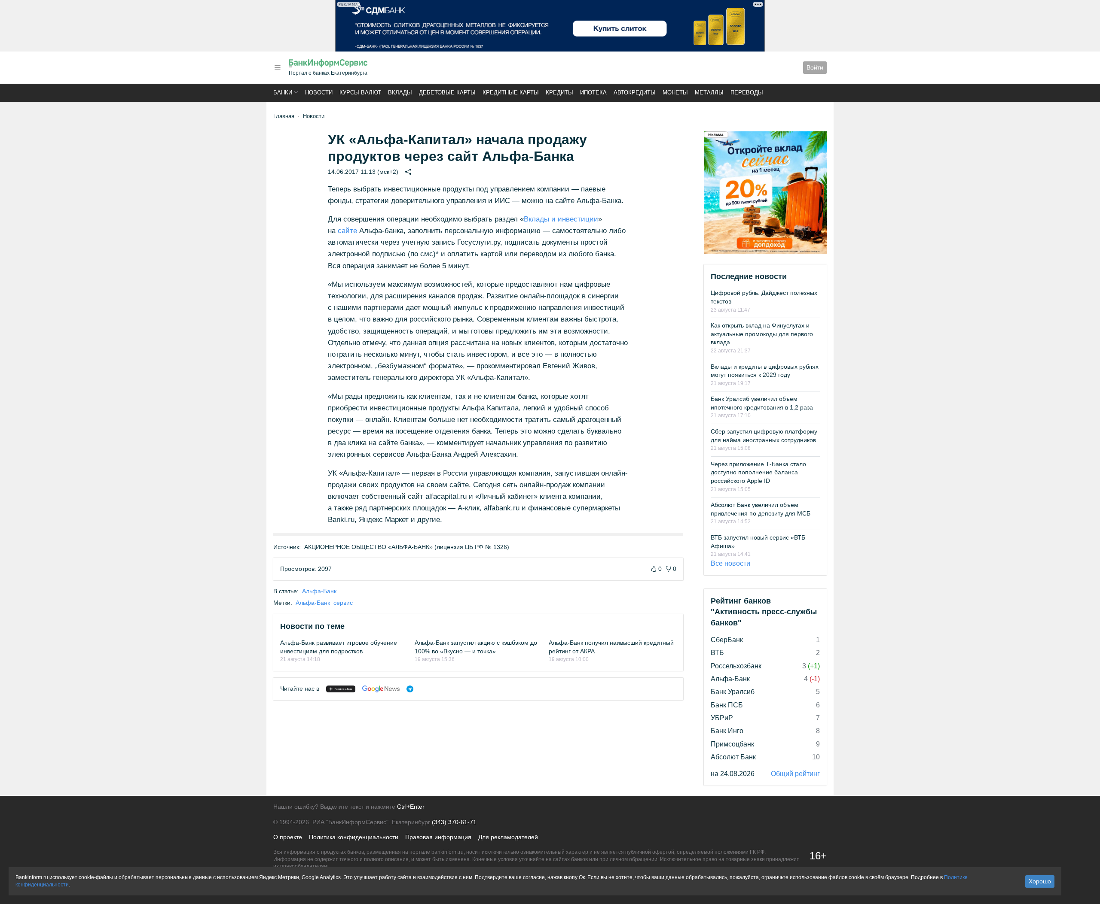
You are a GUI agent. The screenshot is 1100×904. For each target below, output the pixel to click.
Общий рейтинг (795, 773)
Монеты (675, 92)
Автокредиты (635, 92)
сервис (343, 602)
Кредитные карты (511, 92)
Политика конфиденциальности (353, 837)
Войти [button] (815, 67)
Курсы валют (360, 92)
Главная (283, 116)
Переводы (746, 92)
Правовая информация (438, 837)
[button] (277, 67)
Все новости (730, 563)
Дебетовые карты (447, 92)
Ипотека (593, 92)
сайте (347, 231)
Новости (319, 92)
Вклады (400, 92)
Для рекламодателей (508, 837)
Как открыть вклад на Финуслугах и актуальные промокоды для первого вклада (762, 334)
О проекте (287, 837)
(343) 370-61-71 (454, 822)
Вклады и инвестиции (561, 219)
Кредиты (559, 92)
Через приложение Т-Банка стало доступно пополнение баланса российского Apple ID (758, 472)
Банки (282, 92)
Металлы (709, 92)
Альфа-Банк (319, 591)
